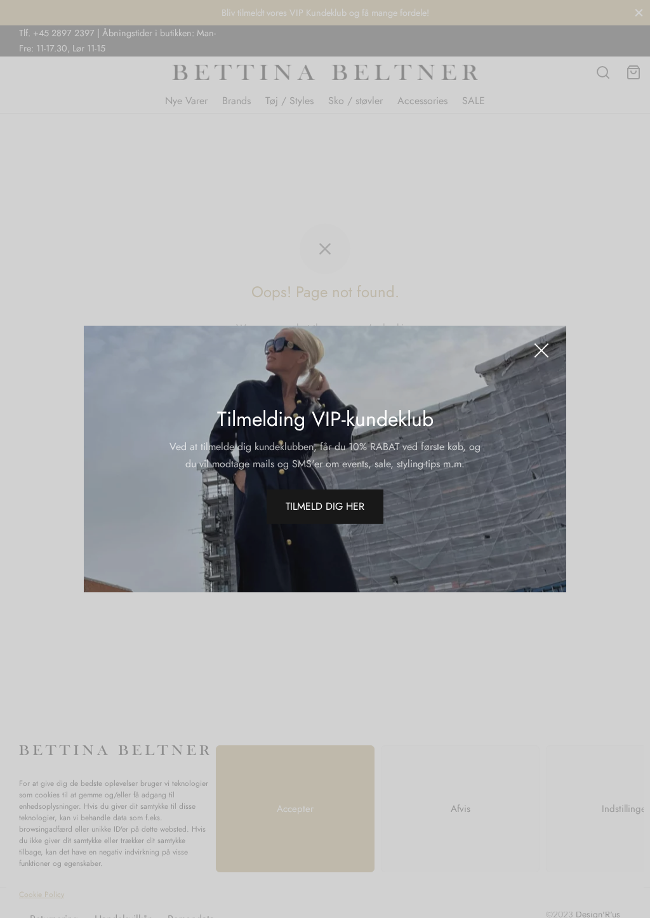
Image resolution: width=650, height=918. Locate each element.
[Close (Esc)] (541, 350)
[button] (325, 506)
